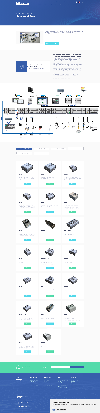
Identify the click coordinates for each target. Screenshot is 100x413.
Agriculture (46, 382)
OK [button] (53, 409)
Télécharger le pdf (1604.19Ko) (37, 68)
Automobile (46, 380)
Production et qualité (75, 382)
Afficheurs (32, 378)
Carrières (73, 383)
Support (61, 4)
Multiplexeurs (33, 382)
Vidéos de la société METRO (63, 385)
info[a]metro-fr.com (58, 1)
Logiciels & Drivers (61, 382)
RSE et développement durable (76, 381)
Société (67, 4)
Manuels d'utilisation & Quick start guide (64, 381)
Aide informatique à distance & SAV (64, 388)
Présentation (74, 378)
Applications (53, 4)
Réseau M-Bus (33, 383)
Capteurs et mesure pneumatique (34, 381)
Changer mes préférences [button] (61, 409)
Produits (45, 4)
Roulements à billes (48, 385)
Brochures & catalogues (63, 378)
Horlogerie (46, 383)
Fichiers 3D (60, 383)
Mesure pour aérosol (34, 385)
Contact (80, 4)
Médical (45, 381)
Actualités (74, 4)
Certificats (60, 386)
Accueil (39, 4)
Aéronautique (47, 378)
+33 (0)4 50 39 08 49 (69, 1)
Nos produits (33, 377)
